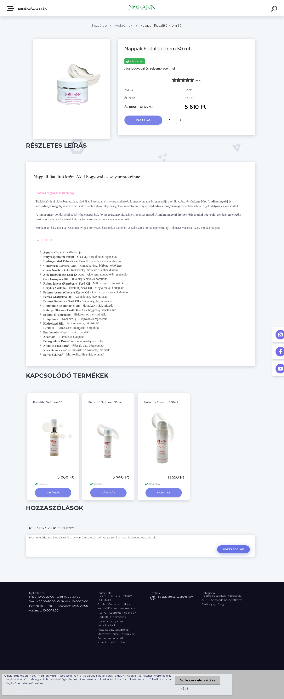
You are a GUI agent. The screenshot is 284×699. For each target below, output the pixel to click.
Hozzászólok (233, 549)
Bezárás (183, 689)
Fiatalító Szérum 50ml (49, 402)
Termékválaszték (31, 8)
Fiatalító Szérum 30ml (105, 402)
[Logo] (142, 8)
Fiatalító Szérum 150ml (161, 402)
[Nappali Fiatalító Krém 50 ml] (71, 40)
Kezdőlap (99, 25)
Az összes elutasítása (197, 680)
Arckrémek (123, 25)
